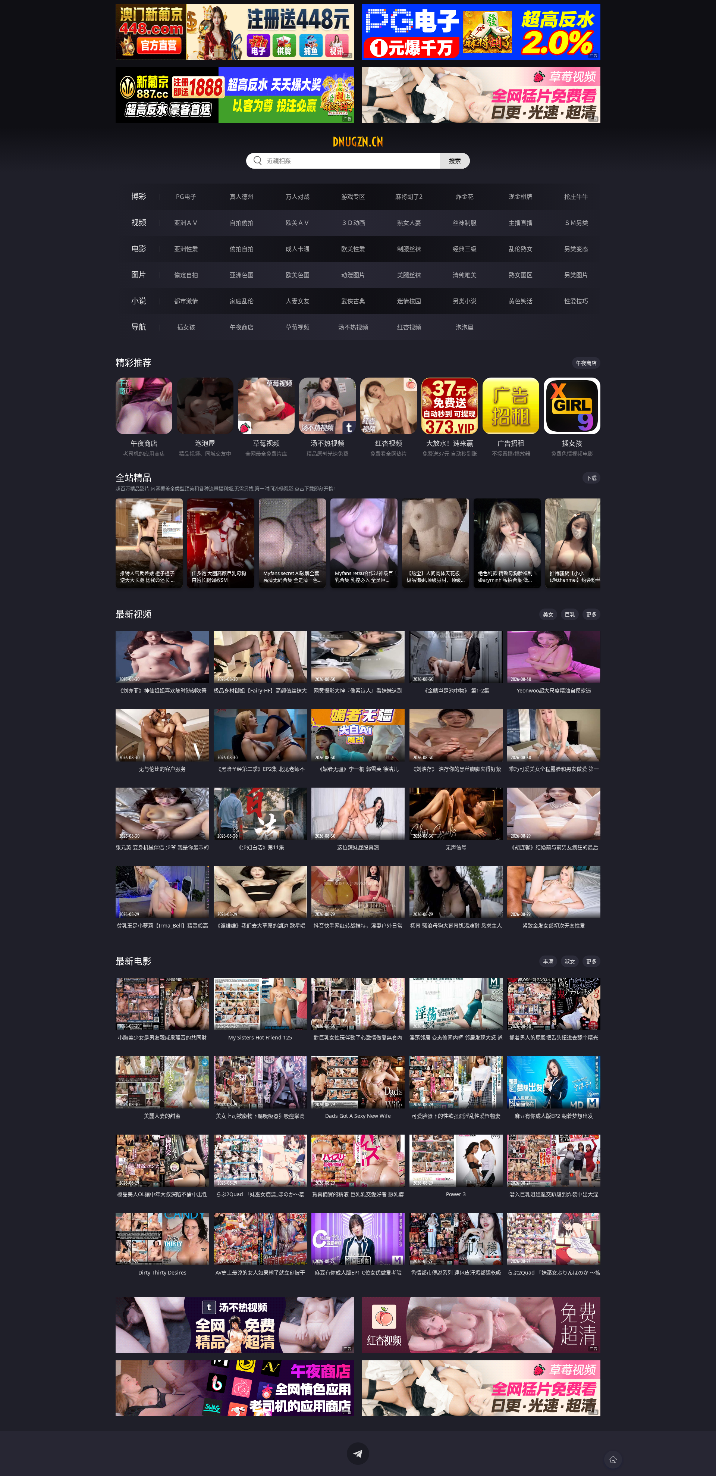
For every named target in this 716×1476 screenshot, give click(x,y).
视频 (138, 223)
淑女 (570, 961)
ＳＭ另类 (576, 223)
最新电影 (133, 961)
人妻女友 (298, 301)
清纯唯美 (465, 275)
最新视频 (133, 614)
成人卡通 (298, 249)
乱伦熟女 (521, 249)
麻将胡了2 (409, 197)
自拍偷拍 (242, 223)
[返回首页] (613, 1460)
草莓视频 (298, 327)
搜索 (455, 161)
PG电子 (186, 197)
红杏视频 (409, 327)
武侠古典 (353, 301)
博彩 (138, 196)
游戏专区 (353, 197)
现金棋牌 (521, 197)
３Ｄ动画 (353, 223)
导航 (138, 327)
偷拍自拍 (242, 249)
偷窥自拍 (186, 275)
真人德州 (242, 197)
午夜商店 (242, 327)
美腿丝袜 (409, 275)
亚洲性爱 (186, 249)
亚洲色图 (242, 275)
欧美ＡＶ (298, 223)
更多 (591, 614)
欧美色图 (298, 275)
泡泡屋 (465, 327)
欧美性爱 (353, 249)
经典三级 (465, 249)
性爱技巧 (576, 301)
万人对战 (298, 197)
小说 (138, 301)
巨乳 (570, 614)
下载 (591, 477)
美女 (548, 614)
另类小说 (465, 301)
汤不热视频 (353, 327)
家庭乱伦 (242, 301)
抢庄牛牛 (576, 197)
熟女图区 (521, 275)
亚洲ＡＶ (186, 223)
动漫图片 (353, 275)
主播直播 (521, 223)
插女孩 (186, 327)
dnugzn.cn (358, 141)
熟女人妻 (409, 223)
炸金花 (465, 197)
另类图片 (576, 275)
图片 (138, 275)
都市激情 (186, 301)
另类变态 (576, 249)
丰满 (548, 961)
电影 (138, 249)
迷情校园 (409, 301)
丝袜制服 (465, 223)
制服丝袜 (409, 249)
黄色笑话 (521, 301)
